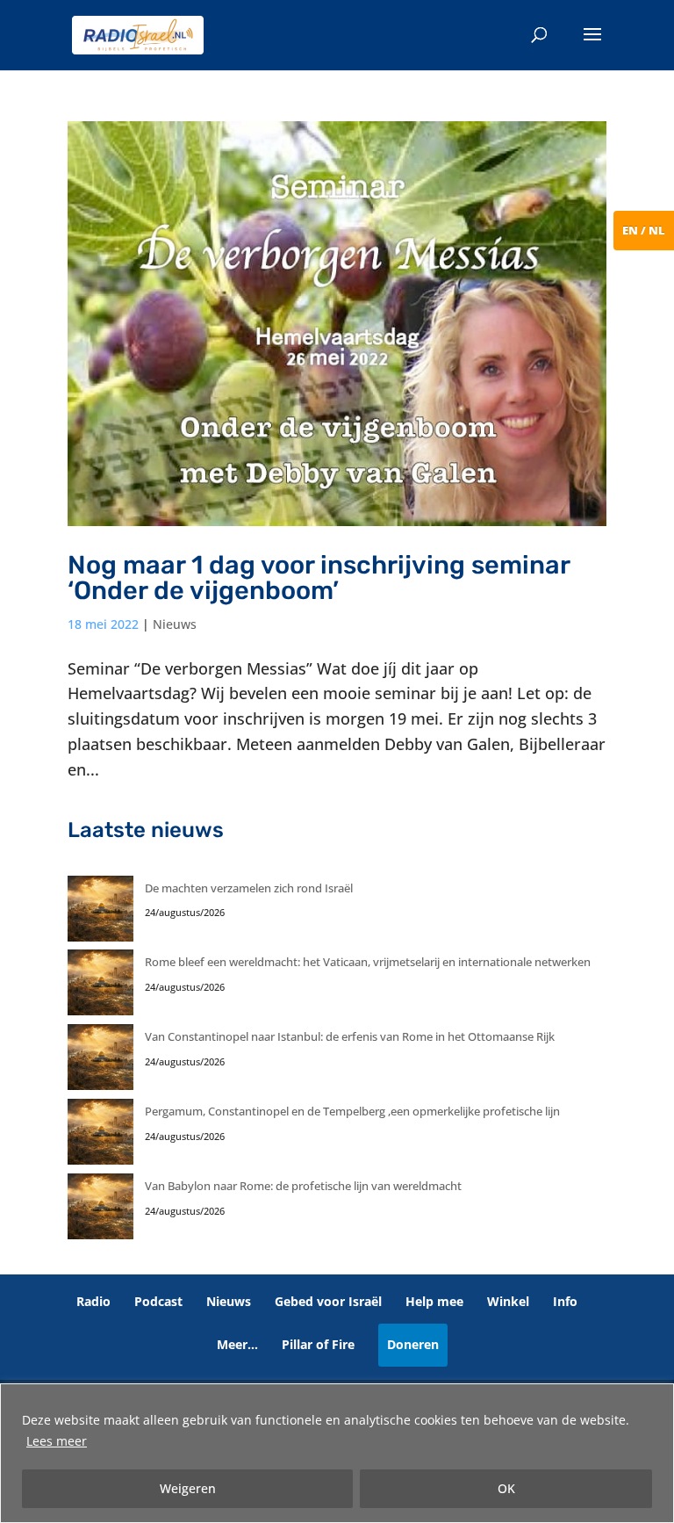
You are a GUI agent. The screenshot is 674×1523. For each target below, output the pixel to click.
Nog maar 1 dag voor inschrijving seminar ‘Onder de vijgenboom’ (319, 577)
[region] (337, 1453)
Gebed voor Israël (328, 1301)
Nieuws (175, 624)
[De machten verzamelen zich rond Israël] (100, 913)
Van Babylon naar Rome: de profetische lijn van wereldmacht (303, 1186)
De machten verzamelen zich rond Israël (249, 888)
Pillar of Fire (318, 1344)
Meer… (237, 1344)
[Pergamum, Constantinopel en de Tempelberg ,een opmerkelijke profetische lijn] (100, 1136)
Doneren (413, 1344)
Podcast (158, 1301)
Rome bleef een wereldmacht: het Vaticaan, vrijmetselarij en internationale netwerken (368, 962)
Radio (93, 1301)
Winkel (508, 1301)
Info (565, 1301)
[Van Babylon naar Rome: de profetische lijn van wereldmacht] (100, 1210)
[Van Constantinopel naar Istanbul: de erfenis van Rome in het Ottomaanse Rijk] (100, 1061)
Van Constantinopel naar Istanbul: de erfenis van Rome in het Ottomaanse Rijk (350, 1036)
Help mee (434, 1301)
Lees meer (56, 1441)
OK (506, 1488)
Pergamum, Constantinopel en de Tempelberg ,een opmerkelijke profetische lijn (352, 1111)
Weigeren (188, 1488)
